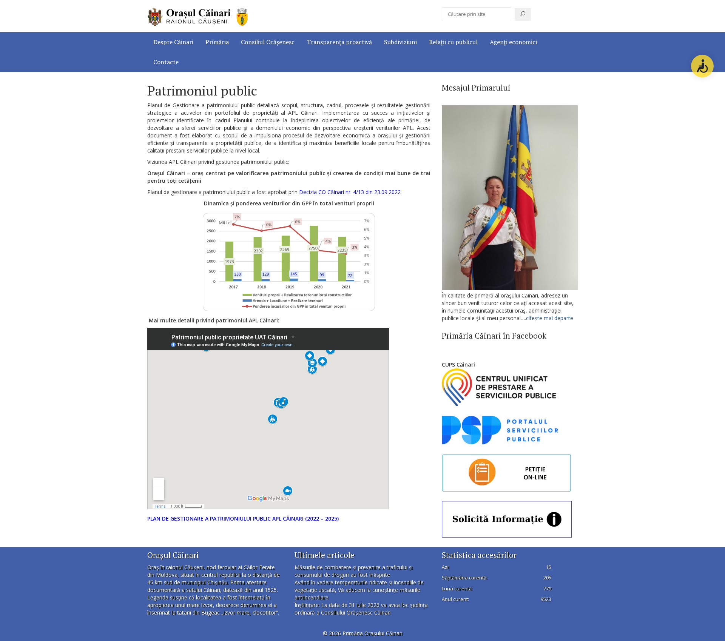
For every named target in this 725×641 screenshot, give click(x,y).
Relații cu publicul (453, 42)
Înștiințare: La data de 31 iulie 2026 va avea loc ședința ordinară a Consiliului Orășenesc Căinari (361, 608)
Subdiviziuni (400, 42)
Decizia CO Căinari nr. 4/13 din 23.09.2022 (350, 192)
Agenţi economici (513, 42)
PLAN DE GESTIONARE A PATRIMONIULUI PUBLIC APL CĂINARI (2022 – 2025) (243, 518)
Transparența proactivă (339, 42)
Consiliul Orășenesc (268, 42)
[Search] (523, 14)
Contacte (166, 62)
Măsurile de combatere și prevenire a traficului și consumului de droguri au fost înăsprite (354, 571)
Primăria (217, 42)
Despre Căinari (173, 42)
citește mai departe (550, 318)
